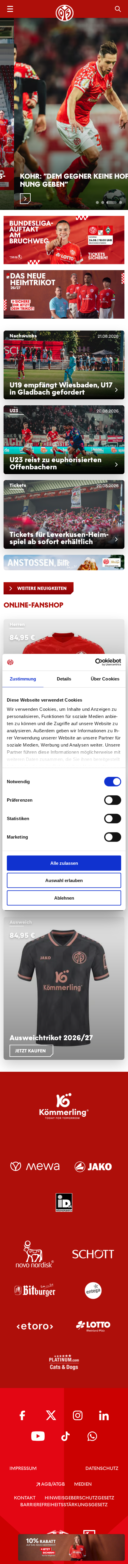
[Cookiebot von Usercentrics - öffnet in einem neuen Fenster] (95, 662)
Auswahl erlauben (64, 880)
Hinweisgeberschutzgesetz (79, 1498)
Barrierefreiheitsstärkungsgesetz (64, 1504)
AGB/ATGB (52, 1484)
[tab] (97, 202)
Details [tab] (64, 678)
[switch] (112, 800)
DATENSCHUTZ (101, 1468)
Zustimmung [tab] (23, 678)
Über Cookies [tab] (105, 678)
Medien (83, 1484)
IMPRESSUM (23, 1468)
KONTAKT (24, 1498)
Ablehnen (64, 897)
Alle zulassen (64, 862)
